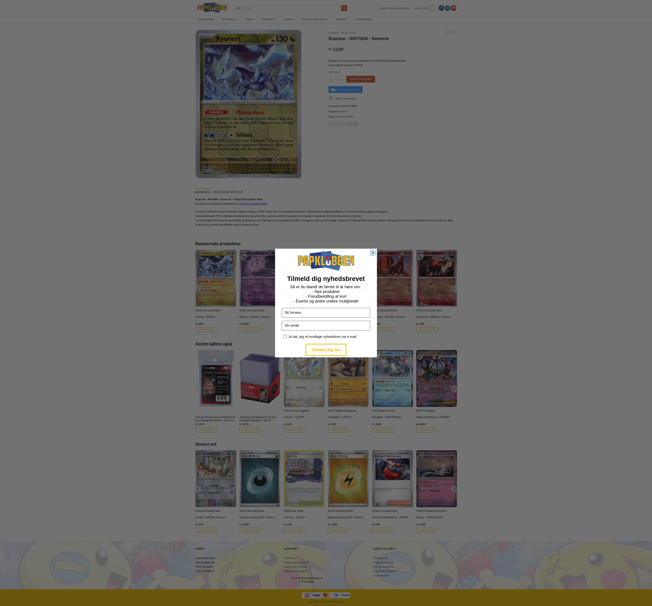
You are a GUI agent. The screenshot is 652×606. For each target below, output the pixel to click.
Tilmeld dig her (326, 349)
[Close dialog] (373, 252)
